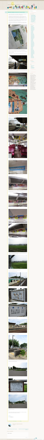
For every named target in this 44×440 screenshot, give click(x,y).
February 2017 (32, 50)
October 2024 (32, 25)
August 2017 (32, 46)
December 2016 (32, 51)
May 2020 (32, 26)
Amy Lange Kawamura (18, 423)
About (10, 0)
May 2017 (32, 48)
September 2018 (33, 37)
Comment (26, 437)
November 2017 (32, 44)
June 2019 (32, 31)
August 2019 (32, 30)
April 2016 (32, 55)
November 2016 (32, 52)
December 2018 (32, 35)
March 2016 (32, 56)
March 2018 (32, 41)
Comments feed (32, 67)
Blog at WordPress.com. (9, 439)
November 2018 (32, 36)
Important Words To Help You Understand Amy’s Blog (17, 0)
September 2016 (33, 53)
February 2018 (32, 42)
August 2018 (32, 38)
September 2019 (33, 29)
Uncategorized (32, 61)
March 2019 (32, 33)
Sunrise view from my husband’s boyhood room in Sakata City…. (33, 20)
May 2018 (32, 40)
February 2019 (32, 34)
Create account (32, 65)
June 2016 (32, 54)
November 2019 (32, 28)
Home (8, 0)
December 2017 (32, 43)
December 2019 (32, 27)
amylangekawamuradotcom (18, 3)
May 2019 (32, 32)
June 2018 (32, 39)
